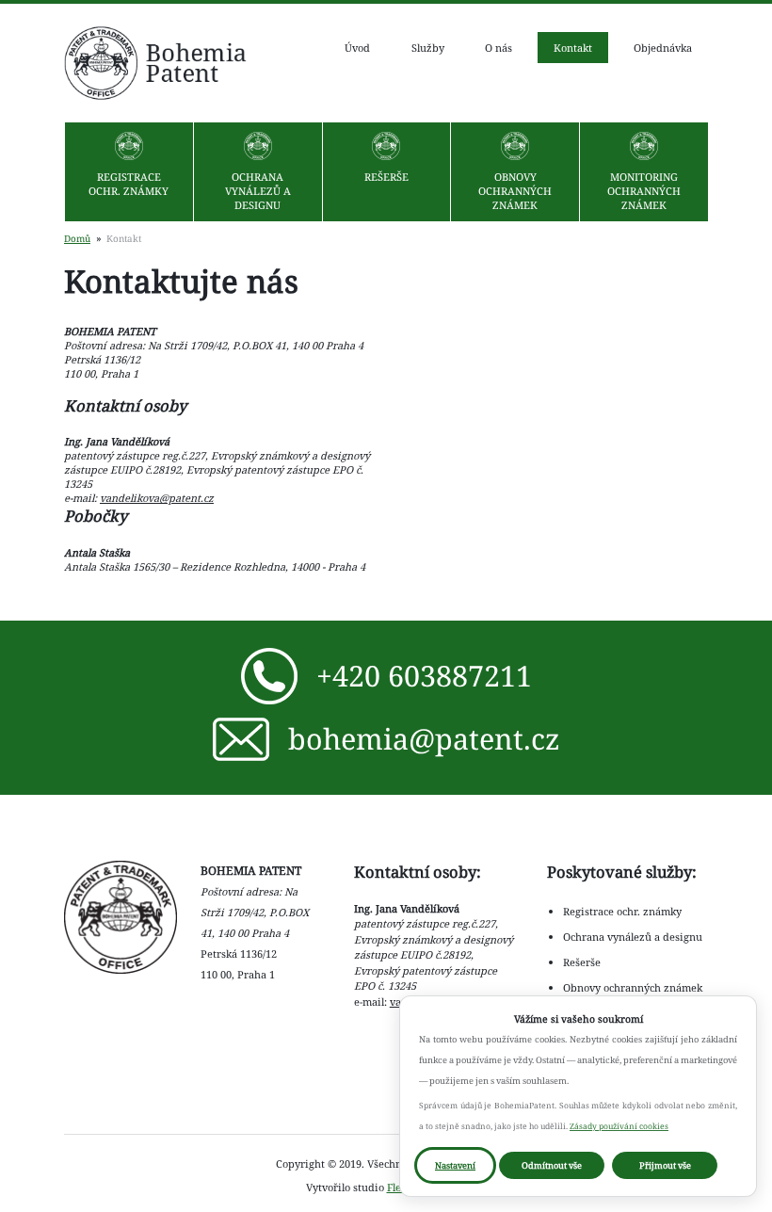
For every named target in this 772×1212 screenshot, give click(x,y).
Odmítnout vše (552, 1165)
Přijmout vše (665, 1165)
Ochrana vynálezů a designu (258, 191)
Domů (77, 238)
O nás (498, 47)
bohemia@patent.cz (424, 738)
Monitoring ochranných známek (644, 191)
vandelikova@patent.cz (157, 498)
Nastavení (455, 1165)
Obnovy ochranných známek (515, 191)
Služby (427, 47)
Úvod (357, 47)
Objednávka (663, 47)
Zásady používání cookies (619, 1126)
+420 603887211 (424, 675)
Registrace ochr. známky (128, 184)
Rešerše (386, 177)
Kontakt (573, 47)
